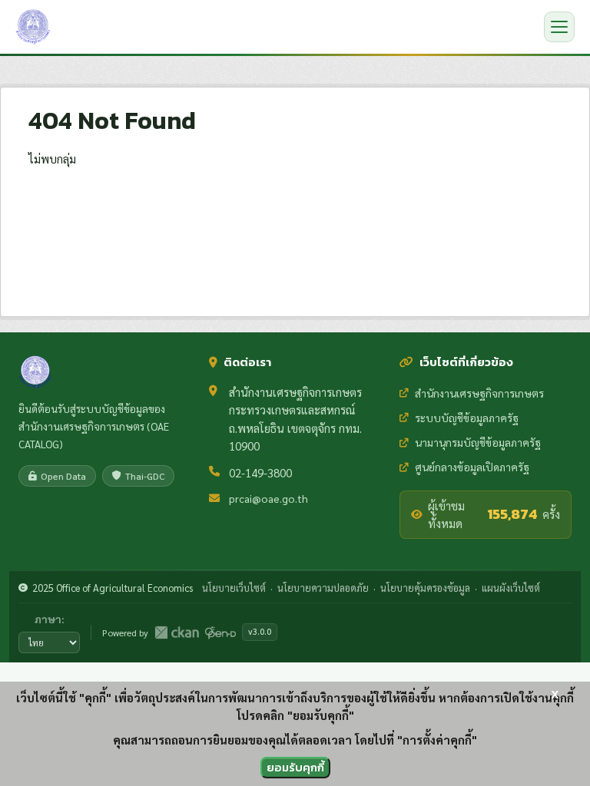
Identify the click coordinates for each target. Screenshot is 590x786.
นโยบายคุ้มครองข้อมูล (425, 587)
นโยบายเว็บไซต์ (234, 587)
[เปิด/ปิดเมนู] (559, 27)
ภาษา (48, 619)
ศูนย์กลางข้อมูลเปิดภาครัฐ (472, 467)
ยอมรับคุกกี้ (295, 767)
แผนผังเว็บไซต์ (511, 587)
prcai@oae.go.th (268, 498)
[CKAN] (176, 632)
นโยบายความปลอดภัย (323, 587)
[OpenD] (220, 632)
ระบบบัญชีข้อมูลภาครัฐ (467, 417)
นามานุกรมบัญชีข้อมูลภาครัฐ (478, 442)
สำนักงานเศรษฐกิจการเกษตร (479, 393)
